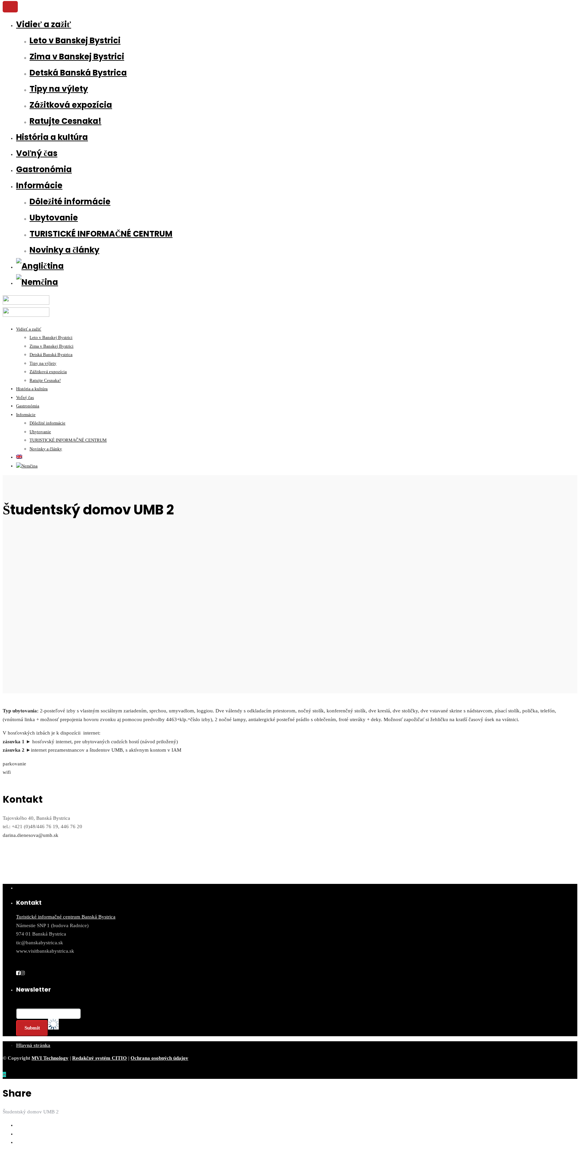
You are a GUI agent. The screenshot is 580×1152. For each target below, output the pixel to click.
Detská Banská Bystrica (78, 72)
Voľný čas (36, 153)
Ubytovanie (54, 217)
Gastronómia (44, 169)
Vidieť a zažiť (43, 24)
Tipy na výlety (59, 88)
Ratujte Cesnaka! (65, 121)
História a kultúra (52, 137)
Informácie (39, 185)
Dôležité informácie (70, 201)
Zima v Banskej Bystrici (77, 56)
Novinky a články (64, 249)
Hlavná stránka (33, 1045)
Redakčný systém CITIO (99, 1058)
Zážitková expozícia (71, 104)
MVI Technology (50, 1058)
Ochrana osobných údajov (159, 1058)
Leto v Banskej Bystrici (75, 40)
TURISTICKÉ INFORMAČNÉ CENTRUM (101, 233)
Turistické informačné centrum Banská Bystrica (65, 916)
